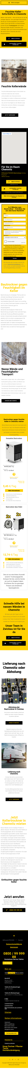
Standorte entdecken (10, 1043)
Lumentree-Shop (9, 1005)
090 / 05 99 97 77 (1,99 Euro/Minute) (14, 995)
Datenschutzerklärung (14, 944)
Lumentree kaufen (9, 1003)
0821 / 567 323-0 (9, 989)
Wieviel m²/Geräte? (14, 477)
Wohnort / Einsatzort (8, 221)
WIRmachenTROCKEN (8, 940)
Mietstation (6, 235)
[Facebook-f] (9, 1059)
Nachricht (6, 229)
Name (5, 213)
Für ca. (9, 470)
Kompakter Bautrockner (14, 438)
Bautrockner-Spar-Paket (14, 507)
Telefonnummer (7, 225)
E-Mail (5, 217)
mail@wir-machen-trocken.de (12, 1000)
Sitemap (8, 1012)
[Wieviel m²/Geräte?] (14, 474)
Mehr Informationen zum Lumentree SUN (13, 1008)
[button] (14, 3)
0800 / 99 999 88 (14, 955)
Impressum (14, 947)
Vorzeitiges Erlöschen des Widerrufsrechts (12, 245)
